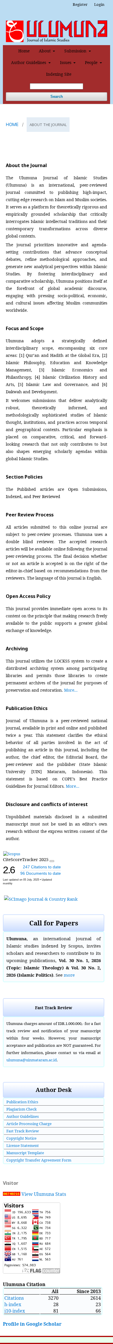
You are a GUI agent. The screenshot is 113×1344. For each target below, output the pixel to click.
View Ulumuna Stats (43, 1194)
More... (71, 690)
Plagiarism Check (21, 1109)
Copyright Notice (21, 1138)
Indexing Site (58, 74)
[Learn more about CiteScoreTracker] (52, 861)
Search (56, 96)
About (45, 51)
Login (99, 4)
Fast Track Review (22, 1131)
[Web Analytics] (11, 1194)
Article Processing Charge (29, 1123)
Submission (76, 51)
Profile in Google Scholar (32, 1324)
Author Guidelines (29, 62)
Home (24, 51)
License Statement (22, 1145)
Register (80, 4)
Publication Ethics (22, 1101)
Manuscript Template (25, 1152)
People (92, 62)
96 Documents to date (40, 873)
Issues (66, 62)
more (69, 975)
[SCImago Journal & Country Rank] (41, 899)
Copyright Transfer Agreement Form (38, 1160)
